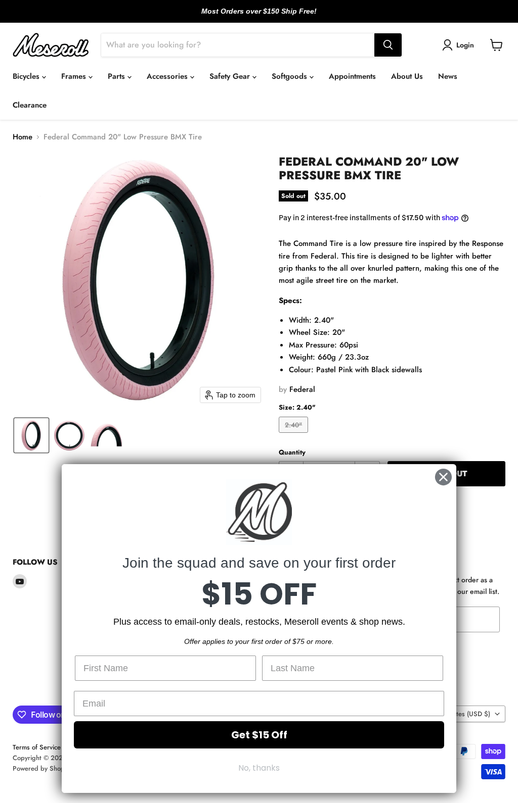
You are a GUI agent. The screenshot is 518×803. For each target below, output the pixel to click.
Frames (75, 76)
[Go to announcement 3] (267, 17)
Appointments (352, 76)
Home (22, 137)
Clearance (30, 105)
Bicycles (27, 76)
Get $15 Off (259, 735)
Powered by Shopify (42, 768)
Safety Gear (230, 76)
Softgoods (291, 76)
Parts (117, 76)
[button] (460, 45)
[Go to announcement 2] (259, 17)
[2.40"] (295, 435)
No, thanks (259, 768)
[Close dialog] (443, 477)
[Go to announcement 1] (251, 17)
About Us (407, 76)
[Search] (388, 45)
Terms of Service (37, 747)
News (447, 76)
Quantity (292, 452)
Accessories (168, 76)
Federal (302, 389)
